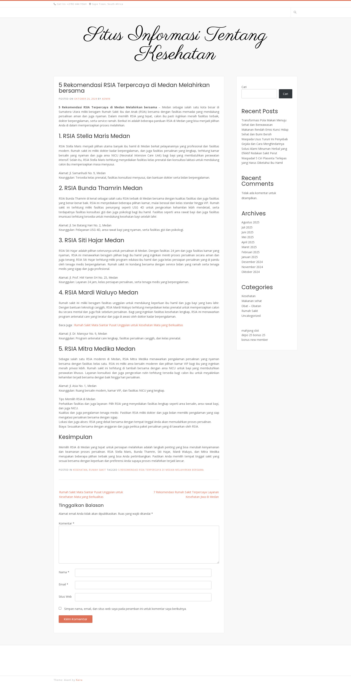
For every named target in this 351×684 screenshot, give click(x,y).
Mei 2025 (248, 237)
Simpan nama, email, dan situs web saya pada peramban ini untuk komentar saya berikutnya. (125, 609)
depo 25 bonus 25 (253, 335)
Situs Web (65, 596)
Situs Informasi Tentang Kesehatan (175, 45)
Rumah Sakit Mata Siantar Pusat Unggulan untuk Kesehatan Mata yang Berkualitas (128, 325)
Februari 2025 (251, 252)
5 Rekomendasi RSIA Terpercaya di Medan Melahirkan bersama (161, 469)
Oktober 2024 (251, 272)
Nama (64, 572)
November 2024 (252, 267)
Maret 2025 (249, 247)
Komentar (66, 523)
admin (106, 98)
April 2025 (248, 242)
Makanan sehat (252, 301)
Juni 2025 (248, 232)
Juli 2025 (247, 227)
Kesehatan (80, 469)
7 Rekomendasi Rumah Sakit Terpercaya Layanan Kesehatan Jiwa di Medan (186, 494)
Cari (244, 87)
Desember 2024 (252, 262)
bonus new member (255, 340)
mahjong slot (250, 330)
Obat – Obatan (251, 306)
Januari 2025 (250, 257)
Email (63, 584)
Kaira (79, 679)
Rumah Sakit (97, 469)
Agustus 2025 (250, 222)
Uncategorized (251, 316)
